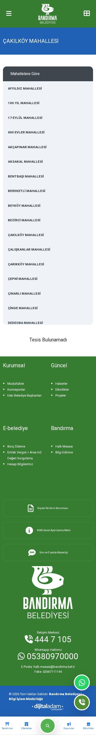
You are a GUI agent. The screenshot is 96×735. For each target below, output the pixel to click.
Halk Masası (64, 446)
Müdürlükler (15, 383)
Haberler (61, 383)
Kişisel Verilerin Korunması (52, 508)
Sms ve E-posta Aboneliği (54, 552)
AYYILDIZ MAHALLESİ (25, 88)
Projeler (60, 395)
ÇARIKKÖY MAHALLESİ (26, 264)
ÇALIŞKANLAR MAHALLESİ (29, 249)
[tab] (7, 726)
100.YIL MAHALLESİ (23, 103)
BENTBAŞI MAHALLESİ (26, 176)
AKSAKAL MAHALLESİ (25, 161)
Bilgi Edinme (64, 452)
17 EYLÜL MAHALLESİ (25, 118)
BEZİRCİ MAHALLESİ (24, 220)
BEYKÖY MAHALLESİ (24, 206)
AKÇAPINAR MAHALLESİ (27, 147)
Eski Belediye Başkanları (24, 395)
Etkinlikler (62, 389)
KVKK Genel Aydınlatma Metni (54, 530)
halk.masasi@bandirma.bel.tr (48, 667)
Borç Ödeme (16, 446)
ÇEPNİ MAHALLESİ (22, 279)
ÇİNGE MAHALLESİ (23, 308)
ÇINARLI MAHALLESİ (24, 293)
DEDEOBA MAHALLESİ (25, 323)
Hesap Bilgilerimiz (20, 464)
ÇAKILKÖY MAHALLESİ (26, 235)
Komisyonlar (16, 389)
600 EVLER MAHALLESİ (26, 132)
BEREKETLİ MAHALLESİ (26, 191)
